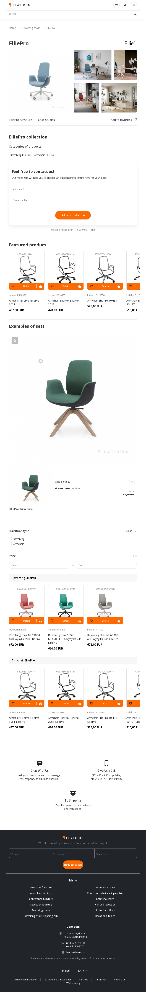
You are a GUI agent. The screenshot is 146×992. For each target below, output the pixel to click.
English (66, 970)
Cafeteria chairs (105, 899)
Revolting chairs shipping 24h (41, 916)
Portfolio (83, 979)
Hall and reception (105, 904)
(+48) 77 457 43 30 (75, 942)
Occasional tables (105, 916)
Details (26, 286)
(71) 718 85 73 (98, 779)
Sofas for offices (105, 910)
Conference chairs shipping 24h (105, 893)
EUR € (80, 970)
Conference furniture (41, 899)
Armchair (18, 544)
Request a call (73, 864)
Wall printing (73, 983)
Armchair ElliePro (44, 155)
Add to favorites (122, 120)
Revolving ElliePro (20, 155)
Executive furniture (41, 887)
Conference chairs (105, 887)
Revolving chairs (31, 28)
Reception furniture (41, 904)
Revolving (18, 539)
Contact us (120, 979)
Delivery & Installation (25, 979)
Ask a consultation (73, 215)
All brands (101, 979)
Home (12, 28)
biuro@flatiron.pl (75, 952)
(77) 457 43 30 (100, 775)
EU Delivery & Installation (58, 979)
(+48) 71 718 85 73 (75, 946)
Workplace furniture (41, 893)
